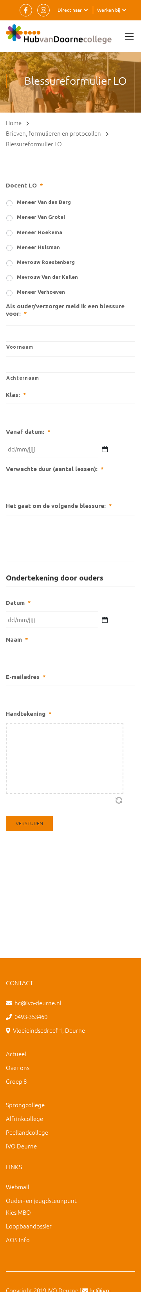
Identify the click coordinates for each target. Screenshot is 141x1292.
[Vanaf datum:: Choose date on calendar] (104, 449)
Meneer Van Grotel (41, 217)
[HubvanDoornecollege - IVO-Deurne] (59, 36)
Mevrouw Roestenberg (46, 262)
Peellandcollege (27, 1132)
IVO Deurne (21, 1146)
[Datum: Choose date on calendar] (104, 620)
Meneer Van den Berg (44, 202)
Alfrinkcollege (24, 1118)
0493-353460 (30, 1016)
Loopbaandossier (29, 1226)
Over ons (17, 1067)
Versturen (29, 823)
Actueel (16, 1054)
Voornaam (19, 346)
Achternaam (22, 377)
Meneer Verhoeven (41, 292)
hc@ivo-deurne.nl (37, 1003)
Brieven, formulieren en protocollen (53, 133)
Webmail (17, 1187)
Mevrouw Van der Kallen (47, 277)
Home (14, 122)
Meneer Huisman (38, 247)
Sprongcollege (25, 1105)
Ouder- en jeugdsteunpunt (41, 1200)
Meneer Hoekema (39, 232)
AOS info (18, 1240)
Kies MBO (18, 1212)
